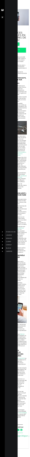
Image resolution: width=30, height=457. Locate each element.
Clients (8, 241)
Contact (9, 245)
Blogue (8, 248)
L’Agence (9, 235)
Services (9, 238)
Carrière (9, 251)
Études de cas (11, 232)
